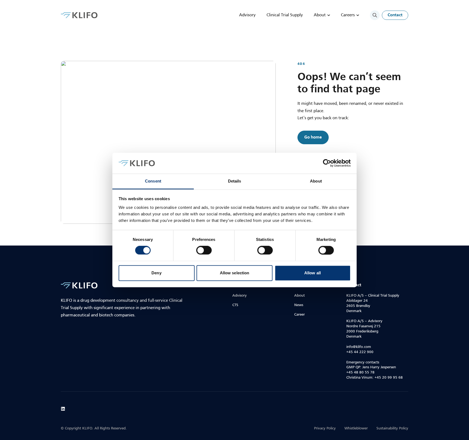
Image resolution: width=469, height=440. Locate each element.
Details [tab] (234, 181)
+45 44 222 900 (359, 352)
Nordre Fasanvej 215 (363, 326)
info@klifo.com (358, 347)
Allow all (312, 273)
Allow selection (234, 273)
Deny (156, 273)
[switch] (204, 250)
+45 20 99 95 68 (389, 377)
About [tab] (316, 181)
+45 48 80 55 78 (360, 372)
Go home (313, 137)
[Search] (375, 15)
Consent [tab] (153, 181)
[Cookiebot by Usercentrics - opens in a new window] (327, 163)
